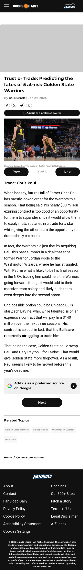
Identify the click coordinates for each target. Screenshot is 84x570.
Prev (16, 172)
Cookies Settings (17, 531)
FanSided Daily (15, 501)
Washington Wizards (63, 429)
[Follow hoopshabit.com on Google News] (74, 386)
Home (8, 457)
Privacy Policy (14, 509)
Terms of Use (62, 509)
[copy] (29, 105)
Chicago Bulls (40, 429)
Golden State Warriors (17, 429)
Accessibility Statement (22, 524)
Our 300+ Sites (63, 493)
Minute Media (24, 542)
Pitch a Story (61, 501)
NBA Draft (10, 439)
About (8, 486)
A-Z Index (58, 524)
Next (68, 172)
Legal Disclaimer (64, 516)
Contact (9, 493)
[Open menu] (6, 6)
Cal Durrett (17, 98)
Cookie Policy (14, 516)
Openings (58, 486)
